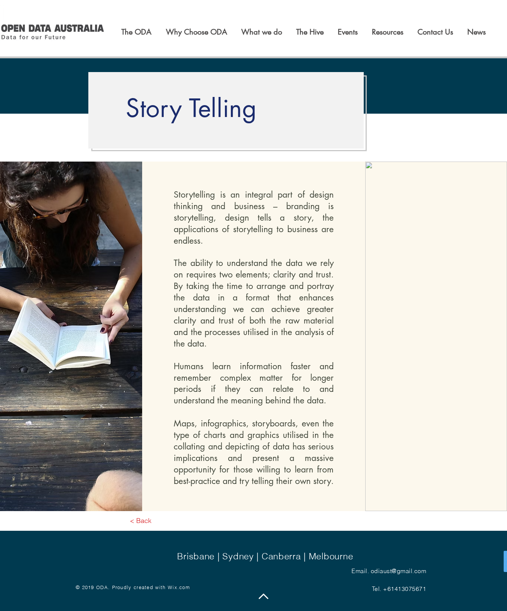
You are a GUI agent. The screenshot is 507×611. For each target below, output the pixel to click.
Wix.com (179, 587)
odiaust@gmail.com (398, 571)
